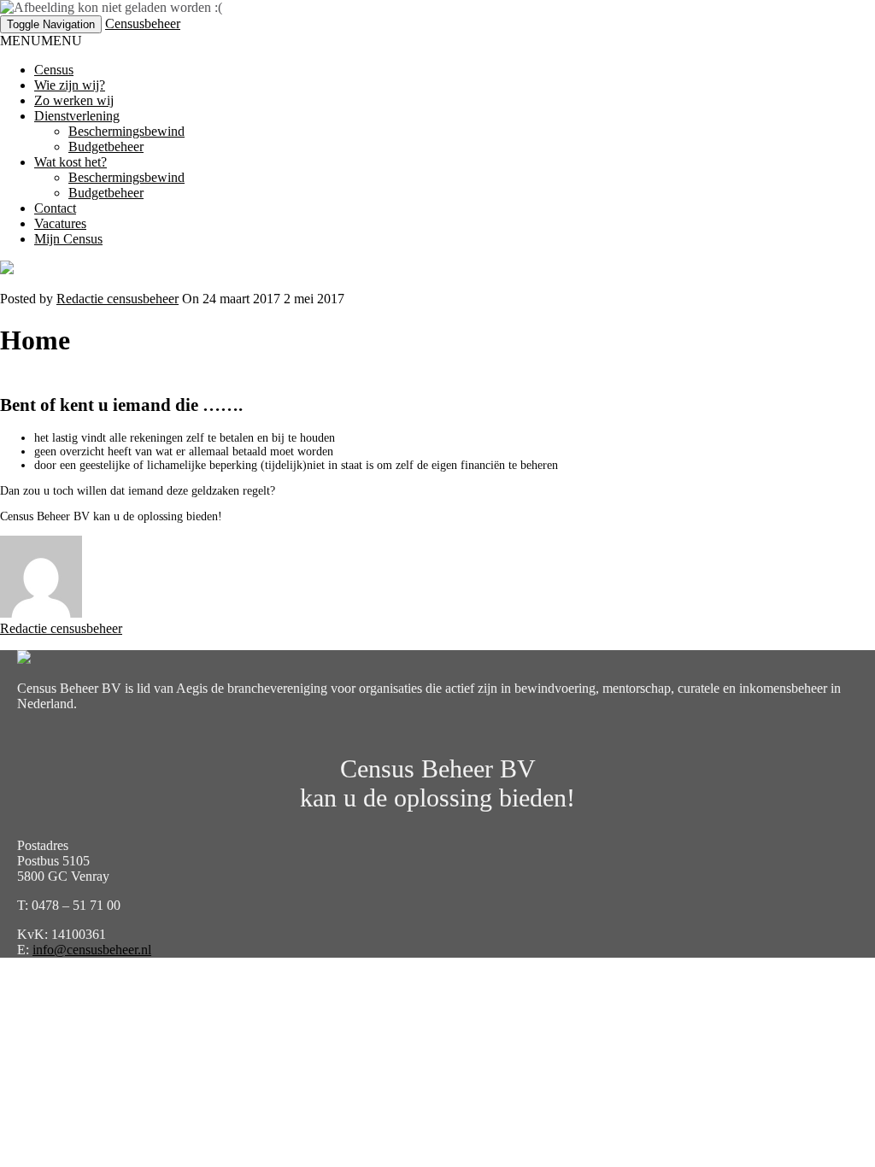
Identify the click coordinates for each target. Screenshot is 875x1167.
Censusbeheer (142, 23)
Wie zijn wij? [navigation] (69, 85)
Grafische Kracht (443, 978)
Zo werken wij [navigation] (74, 100)
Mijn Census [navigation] (68, 239)
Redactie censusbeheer (117, 298)
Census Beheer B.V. (278, 978)
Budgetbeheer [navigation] (106, 146)
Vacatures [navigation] (60, 223)
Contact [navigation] (55, 208)
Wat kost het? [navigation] (70, 162)
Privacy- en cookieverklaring (78, 978)
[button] (41, 40)
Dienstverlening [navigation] (77, 115)
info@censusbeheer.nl (91, 949)
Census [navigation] (53, 69)
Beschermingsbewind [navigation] (126, 131)
